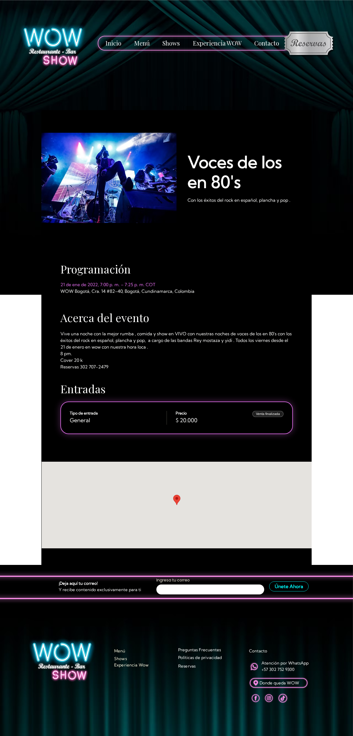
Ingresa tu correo (173, 580)
